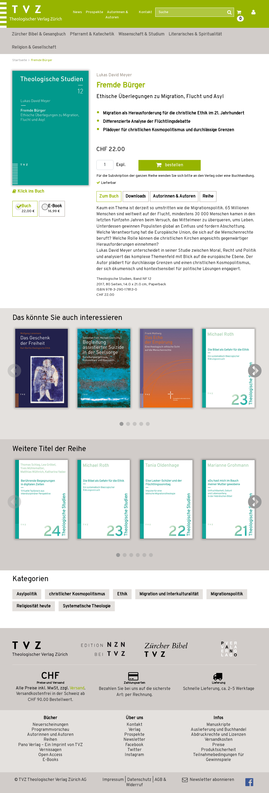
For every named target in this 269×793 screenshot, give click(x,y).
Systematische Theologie (87, 606)
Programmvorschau (50, 729)
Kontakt (145, 12)
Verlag (134, 729)
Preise (218, 745)
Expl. (121, 165)
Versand (77, 688)
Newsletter (134, 739)
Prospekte (94, 12)
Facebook (134, 745)
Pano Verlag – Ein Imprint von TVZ (50, 745)
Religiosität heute (34, 606)
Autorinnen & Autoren (116, 15)
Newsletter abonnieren (211, 780)
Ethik (122, 594)
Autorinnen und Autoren (50, 734)
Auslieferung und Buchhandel (218, 729)
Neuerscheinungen (50, 724)
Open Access (50, 755)
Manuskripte (218, 724)
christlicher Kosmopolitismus (77, 594)
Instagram (134, 755)
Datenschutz (139, 780)
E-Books (50, 760)
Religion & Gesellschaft (34, 47)
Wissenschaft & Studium (141, 34)
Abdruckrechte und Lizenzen (218, 734)
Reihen (50, 739)
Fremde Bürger (41, 60)
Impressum (113, 780)
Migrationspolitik (227, 594)
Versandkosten (218, 739)
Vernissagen (50, 750)
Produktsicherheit (218, 750)
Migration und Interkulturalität (169, 594)
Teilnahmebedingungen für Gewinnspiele (218, 757)
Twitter (134, 750)
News (77, 12)
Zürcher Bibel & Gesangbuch (39, 34)
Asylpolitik (27, 594)
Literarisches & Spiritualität (195, 34)
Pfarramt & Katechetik (92, 34)
